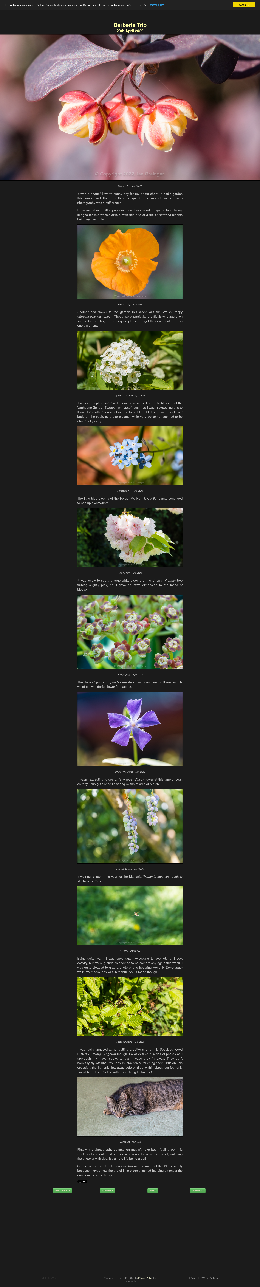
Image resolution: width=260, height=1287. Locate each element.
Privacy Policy (145, 1277)
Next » (152, 1190)
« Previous (107, 1190)
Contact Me (198, 1190)
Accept (242, 5)
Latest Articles (62, 1190)
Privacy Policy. (155, 5)
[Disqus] (130, 1232)
